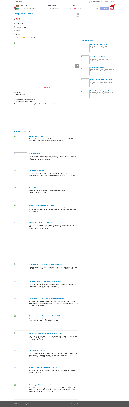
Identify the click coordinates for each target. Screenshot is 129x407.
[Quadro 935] (20, 193)
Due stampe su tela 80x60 (37, 350)
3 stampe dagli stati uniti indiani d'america (43, 368)
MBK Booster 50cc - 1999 (98, 45)
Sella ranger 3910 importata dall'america (42, 385)
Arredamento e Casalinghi (50, 104)
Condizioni (80, 404)
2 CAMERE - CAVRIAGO (98, 56)
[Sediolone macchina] (85, 71)
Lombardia (26, 104)
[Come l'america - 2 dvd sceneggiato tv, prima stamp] (20, 304)
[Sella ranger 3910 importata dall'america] (20, 390)
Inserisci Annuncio (96, 2)
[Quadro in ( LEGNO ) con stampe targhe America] (20, 287)
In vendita (31, 104)
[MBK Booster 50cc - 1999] (85, 48)
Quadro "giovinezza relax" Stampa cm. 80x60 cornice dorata (49, 316)
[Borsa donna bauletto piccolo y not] (20, 228)
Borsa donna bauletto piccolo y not (41, 222)
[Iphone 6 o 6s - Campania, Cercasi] (85, 94)
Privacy (73, 404)
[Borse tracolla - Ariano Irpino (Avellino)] (20, 210)
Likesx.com (18, 2)
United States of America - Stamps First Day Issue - (46, 333)
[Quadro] (20, 321)
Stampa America (34, 153)
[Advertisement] (62, 28)
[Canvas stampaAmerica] (20, 176)
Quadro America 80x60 (36, 136)
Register (112, 2)
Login (106, 2)
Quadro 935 (32, 188)
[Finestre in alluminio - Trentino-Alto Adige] (85, 83)
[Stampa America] (20, 159)
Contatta (66, 404)
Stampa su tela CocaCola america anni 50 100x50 (45, 264)
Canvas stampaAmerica (37, 170)
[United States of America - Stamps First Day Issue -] (20, 339)
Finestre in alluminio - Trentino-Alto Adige (104, 79)
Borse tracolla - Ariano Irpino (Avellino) (42, 205)
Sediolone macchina (97, 68)
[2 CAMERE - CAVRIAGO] (85, 59)
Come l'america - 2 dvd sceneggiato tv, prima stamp (46, 299)
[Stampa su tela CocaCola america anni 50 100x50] (20, 270)
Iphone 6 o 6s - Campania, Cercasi (101, 91)
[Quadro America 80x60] (20, 141)
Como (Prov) (38, 104)
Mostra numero (30, 37)
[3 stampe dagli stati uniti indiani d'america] (20, 373)
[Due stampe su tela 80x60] (20, 356)
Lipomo (60, 104)
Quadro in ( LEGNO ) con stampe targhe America (45, 281)
